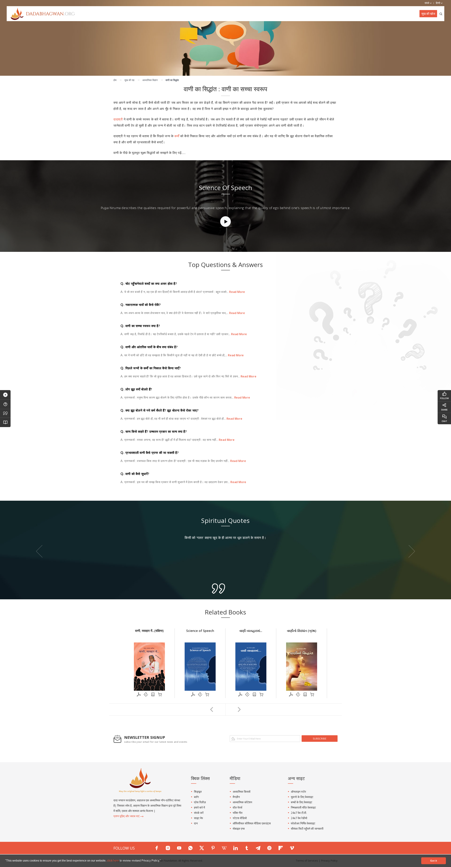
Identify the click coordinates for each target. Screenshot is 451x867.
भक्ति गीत (237, 813)
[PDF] (139, 694)
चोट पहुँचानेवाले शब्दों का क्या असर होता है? (149, 283)
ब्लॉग (196, 797)
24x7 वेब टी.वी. (299, 813)
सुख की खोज (428, 14)
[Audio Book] (153, 694)
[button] (162, 861)
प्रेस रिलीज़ (200, 802)
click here (113, 860)
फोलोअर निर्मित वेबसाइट (303, 823)
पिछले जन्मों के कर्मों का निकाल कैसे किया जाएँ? (151, 368)
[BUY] (160, 694)
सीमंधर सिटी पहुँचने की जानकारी (307, 829)
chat (444, 421)
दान (196, 823)
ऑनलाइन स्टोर (298, 792)
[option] (225, 206)
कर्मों (176, 136)
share (444, 409)
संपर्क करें (198, 813)
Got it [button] (433, 860)
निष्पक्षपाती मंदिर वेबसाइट (303, 807)
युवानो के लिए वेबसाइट (302, 797)
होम (114, 80)
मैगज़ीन (236, 797)
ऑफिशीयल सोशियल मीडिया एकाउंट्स (252, 823)
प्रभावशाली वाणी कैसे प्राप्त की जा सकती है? (150, 452)
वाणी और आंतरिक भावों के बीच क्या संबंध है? (149, 347)
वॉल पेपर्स (237, 807)
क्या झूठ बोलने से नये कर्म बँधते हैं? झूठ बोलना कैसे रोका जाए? (160, 410)
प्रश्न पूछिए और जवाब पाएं (126, 816)
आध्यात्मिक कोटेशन (242, 802)
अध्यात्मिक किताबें (241, 792)
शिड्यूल (198, 792)
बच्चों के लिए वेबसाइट (301, 802)
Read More (236, 292)
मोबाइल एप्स (239, 829)
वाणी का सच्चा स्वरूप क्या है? (140, 326)
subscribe (319, 738)
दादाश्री (118, 119)
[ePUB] (146, 694)
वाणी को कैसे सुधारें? (135, 474)
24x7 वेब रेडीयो (299, 818)
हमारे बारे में (199, 807)
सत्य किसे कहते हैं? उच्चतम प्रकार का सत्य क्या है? (154, 431)
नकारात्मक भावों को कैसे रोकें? (141, 305)
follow (444, 398)
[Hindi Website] (41, 13)
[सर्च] (441, 13)
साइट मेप (198, 818)
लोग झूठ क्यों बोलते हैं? (136, 389)
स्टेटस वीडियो (240, 818)
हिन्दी (438, 3)
